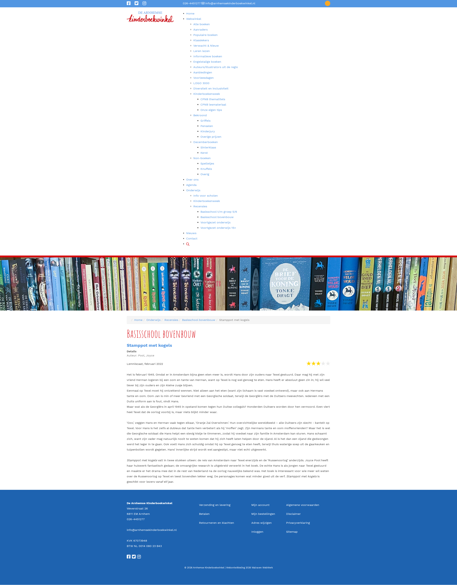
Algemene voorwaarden (302, 505)
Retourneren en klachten (216, 522)
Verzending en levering (214, 505)
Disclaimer (293, 514)
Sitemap (292, 531)
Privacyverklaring (298, 522)
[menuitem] (190, 13)
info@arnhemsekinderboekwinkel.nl (230, 3)
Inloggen (257, 531)
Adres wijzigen (261, 522)
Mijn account (260, 505)
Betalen (204, 514)
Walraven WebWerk (262, 567)
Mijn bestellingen (263, 514)
